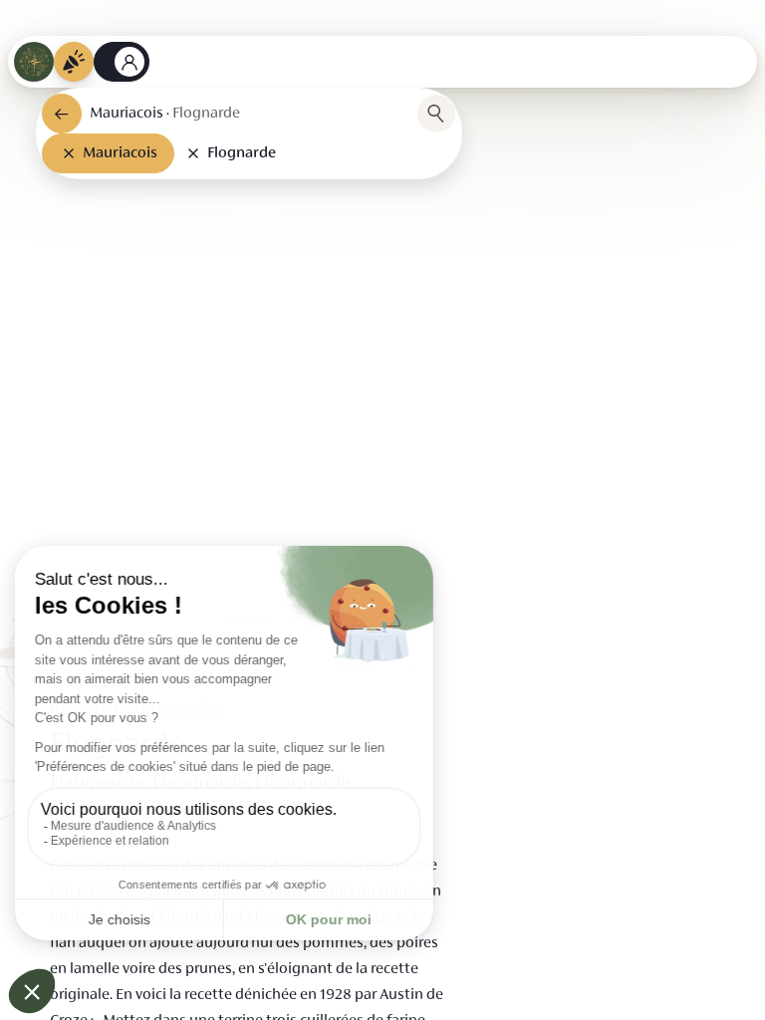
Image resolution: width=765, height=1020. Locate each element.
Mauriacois (120, 153)
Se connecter (121, 62)
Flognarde (241, 153)
